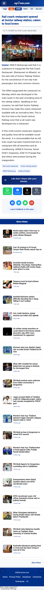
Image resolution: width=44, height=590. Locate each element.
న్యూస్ (5, 9)
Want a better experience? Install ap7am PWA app (8, 588)
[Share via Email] (31, 202)
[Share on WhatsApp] (25, 202)
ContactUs (37, 577)
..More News (36, 562)
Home (5, 577)
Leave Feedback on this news (22, 209)
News (18, 9)
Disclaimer (26, 577)
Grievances (19, 581)
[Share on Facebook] (12, 202)
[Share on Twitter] (18, 202)
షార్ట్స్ (11, 9)
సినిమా (25, 9)
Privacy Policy (15, 577)
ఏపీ (32, 9)
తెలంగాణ (39, 9)
